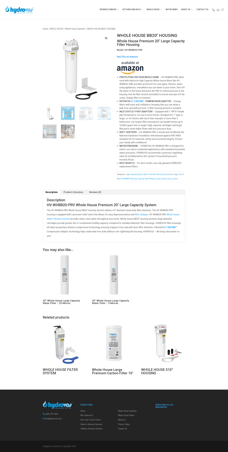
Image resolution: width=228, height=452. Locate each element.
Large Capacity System (134, 174)
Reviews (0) (95, 192)
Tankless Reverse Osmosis (91, 428)
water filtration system (153, 179)
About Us (121, 420)
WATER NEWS (172, 10)
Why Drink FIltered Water (90, 420)
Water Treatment (150, 174)
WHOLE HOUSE (153, 10)
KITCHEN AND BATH (132, 10)
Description (52, 192)
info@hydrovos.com (52, 418)
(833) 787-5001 (50, 414)
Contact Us (122, 428)
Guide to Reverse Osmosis (91, 424)
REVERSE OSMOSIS (108, 10)
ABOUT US (185, 10)
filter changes (141, 214)
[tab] (52, 192)
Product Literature (73, 192)
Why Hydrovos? (86, 415)
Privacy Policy (124, 424)
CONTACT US (202, 10)
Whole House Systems (75, 28)
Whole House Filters (126, 415)
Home (45, 28)
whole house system (170, 179)
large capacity (139, 179)
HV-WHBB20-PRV (127, 179)
